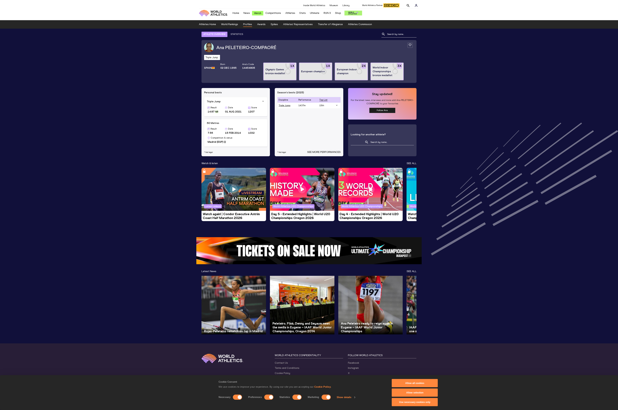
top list (323, 99)
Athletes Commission (360, 24)
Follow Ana (382, 110)
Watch (257, 13)
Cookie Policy (322, 386)
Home (236, 12)
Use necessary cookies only (414, 402)
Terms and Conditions (287, 367)
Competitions (273, 12)
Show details (344, 397)
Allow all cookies (414, 383)
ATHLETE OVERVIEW (214, 34)
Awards (261, 24)
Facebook (353, 362)
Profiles (247, 24)
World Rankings (229, 24)
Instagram (353, 367)
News (246, 12)
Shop (338, 12)
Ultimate (314, 12)
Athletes (290, 12)
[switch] (268, 397)
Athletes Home (207, 24)
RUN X (327, 12)
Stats (302, 12)
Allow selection (414, 392)
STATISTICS (237, 34)
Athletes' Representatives (298, 24)
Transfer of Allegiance (330, 24)
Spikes (274, 24)
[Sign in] (416, 5)
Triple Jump (284, 105)
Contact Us (281, 362)
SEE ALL (412, 163)
